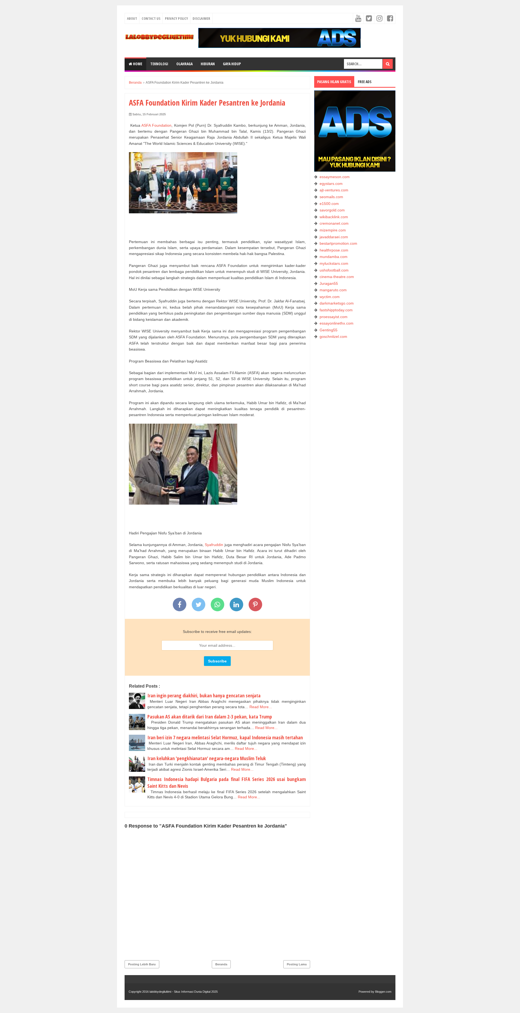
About (132, 18)
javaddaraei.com (334, 237)
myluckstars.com (334, 263)
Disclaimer (201, 18)
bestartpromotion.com (338, 243)
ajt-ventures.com (334, 190)
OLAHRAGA (184, 63)
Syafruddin (214, 545)
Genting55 (328, 330)
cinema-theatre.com (337, 277)
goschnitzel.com (333, 336)
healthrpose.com (334, 250)
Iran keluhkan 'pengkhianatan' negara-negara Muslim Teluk (206, 758)
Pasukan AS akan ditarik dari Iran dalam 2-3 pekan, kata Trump (209, 716)
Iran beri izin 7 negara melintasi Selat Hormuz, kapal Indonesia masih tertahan (225, 737)
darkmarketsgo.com (337, 303)
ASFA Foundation (156, 125)
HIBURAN (208, 63)
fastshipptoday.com (336, 310)
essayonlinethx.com (336, 323)
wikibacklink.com (334, 217)
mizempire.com (333, 230)
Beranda (221, 964)
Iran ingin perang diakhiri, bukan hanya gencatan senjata (204, 695)
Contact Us (151, 18)
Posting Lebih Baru (142, 964)
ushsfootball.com (334, 270)
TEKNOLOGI (159, 63)
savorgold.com (332, 210)
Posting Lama (297, 964)
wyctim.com (330, 297)
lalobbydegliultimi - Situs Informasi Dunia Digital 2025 (184, 991)
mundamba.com (333, 256)
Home (137, 63)
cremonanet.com (334, 223)
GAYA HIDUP (232, 63)
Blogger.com (383, 991)
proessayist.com (333, 317)
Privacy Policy (176, 18)
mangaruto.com (333, 290)
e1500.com (329, 203)
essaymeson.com (335, 177)
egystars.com (331, 183)
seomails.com (331, 197)
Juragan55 (329, 283)
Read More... (260, 707)
